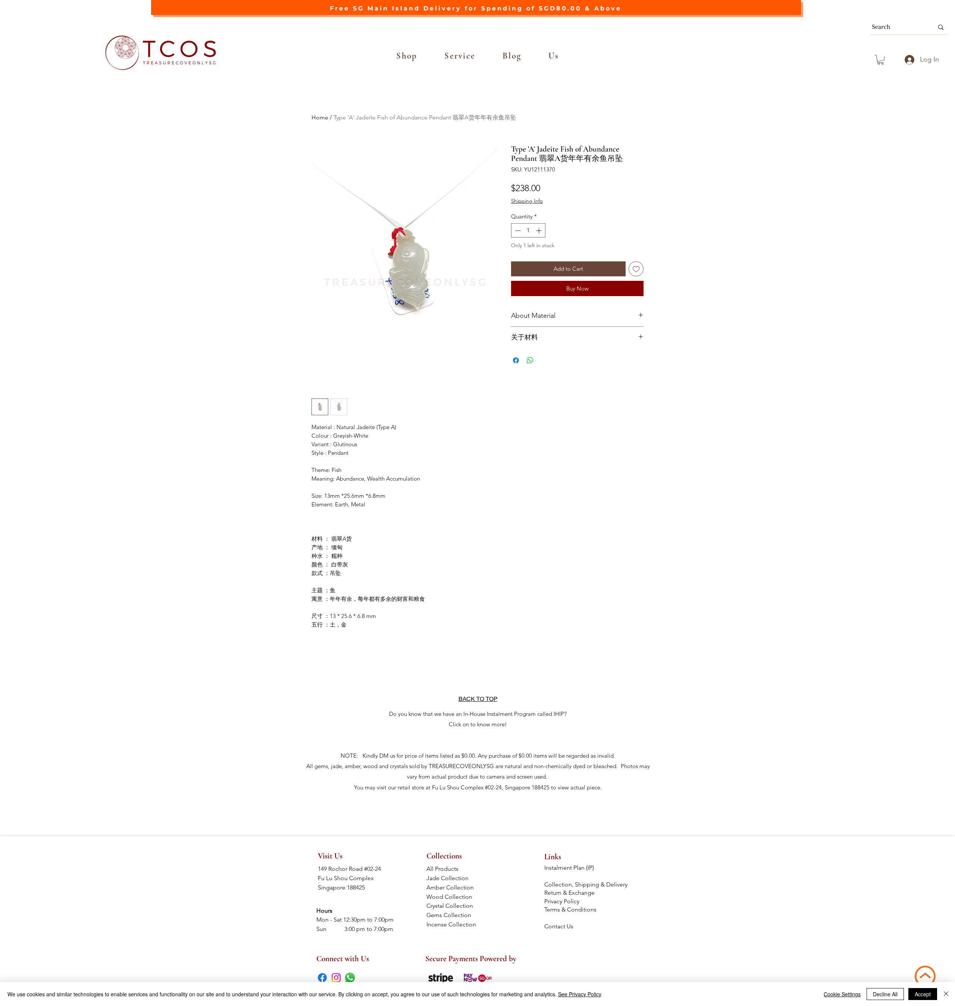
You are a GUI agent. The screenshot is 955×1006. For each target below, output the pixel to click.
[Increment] (540, 230)
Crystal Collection (452, 905)
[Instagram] (336, 978)
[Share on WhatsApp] (530, 360)
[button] (407, 56)
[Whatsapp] (350, 978)
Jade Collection (452, 878)
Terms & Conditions (571, 909)
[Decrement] (517, 230)
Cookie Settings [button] (842, 994)
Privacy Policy (561, 901)
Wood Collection (452, 896)
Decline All (885, 994)
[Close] (946, 994)
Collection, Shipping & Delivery (586, 884)
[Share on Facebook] (515, 360)
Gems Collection (452, 915)
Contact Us (558, 926)
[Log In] (908, 60)
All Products (452, 868)
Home (319, 117)
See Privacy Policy (579, 994)
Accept (923, 994)
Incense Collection (452, 924)
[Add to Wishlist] (636, 269)
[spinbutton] (528, 230)
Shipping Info (527, 201)
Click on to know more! (478, 724)
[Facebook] (322, 978)
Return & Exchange (570, 892)
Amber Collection (452, 887)
